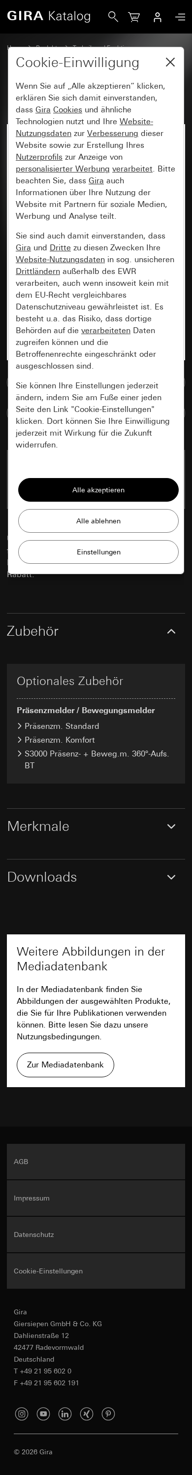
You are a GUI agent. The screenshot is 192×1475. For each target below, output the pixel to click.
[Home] (57, 17)
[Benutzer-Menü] (157, 17)
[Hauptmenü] (177, 17)
